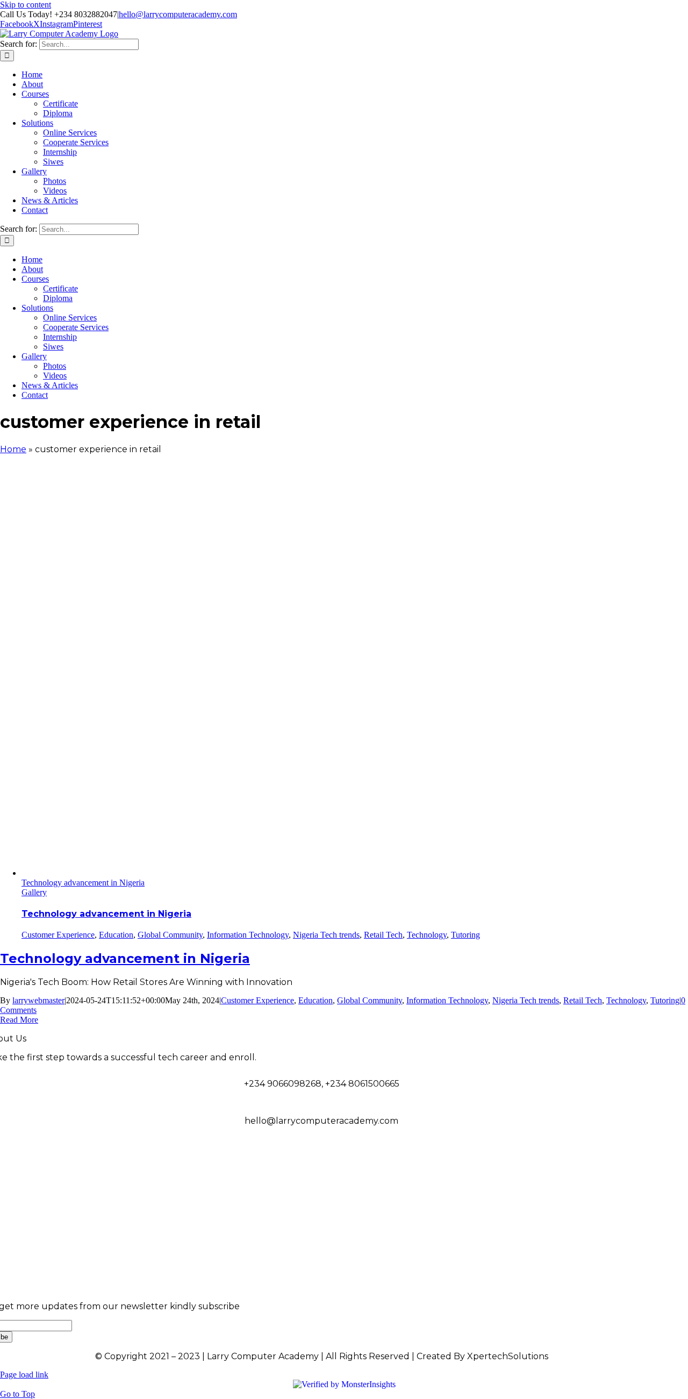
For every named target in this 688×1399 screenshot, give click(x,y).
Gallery (34, 892)
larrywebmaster (38, 1000)
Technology (427, 934)
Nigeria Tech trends (326, 934)
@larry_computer (631, 1158)
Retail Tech (383, 934)
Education (116, 934)
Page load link (24, 1374)
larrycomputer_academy (616, 1232)
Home (13, 449)
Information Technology (248, 934)
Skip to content (25, 4)
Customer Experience (58, 934)
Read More (19, 1019)
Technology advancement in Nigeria (83, 882)
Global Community (170, 934)
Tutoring (465, 934)
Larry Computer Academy (614, 1195)
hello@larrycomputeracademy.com (178, 14)
